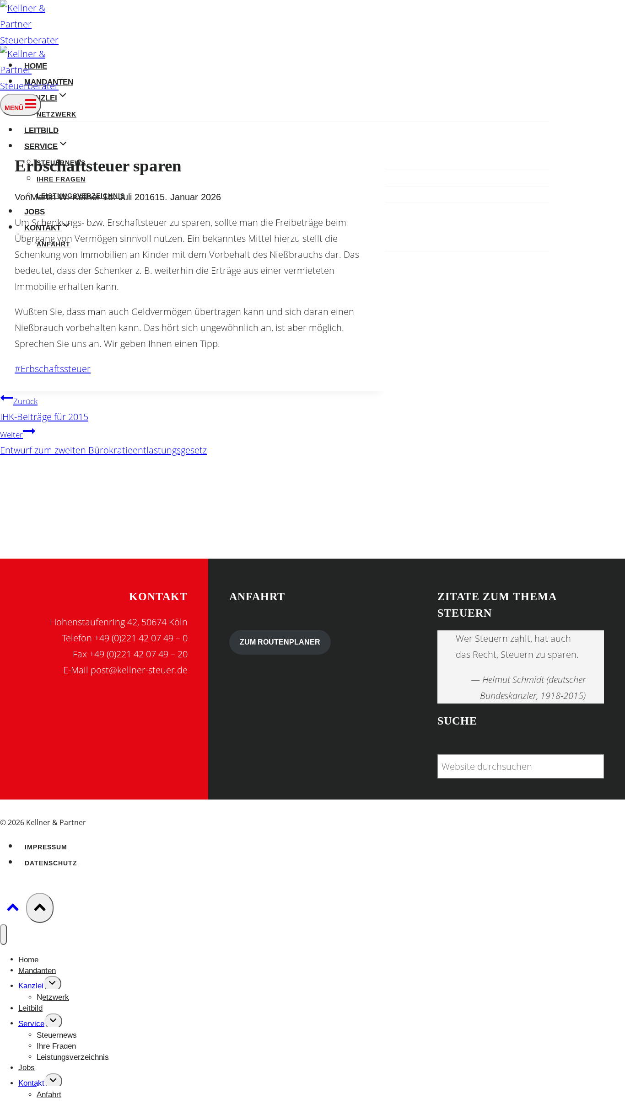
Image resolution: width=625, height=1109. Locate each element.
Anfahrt (49, 1094)
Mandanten (37, 970)
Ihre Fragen (61, 179)
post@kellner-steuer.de (139, 670)
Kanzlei (30, 985)
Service (31, 1023)
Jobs (34, 211)
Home (28, 959)
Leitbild (41, 130)
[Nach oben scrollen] (13, 908)
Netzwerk (56, 114)
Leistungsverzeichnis (73, 1056)
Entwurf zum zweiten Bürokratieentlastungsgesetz (103, 442)
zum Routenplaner (280, 642)
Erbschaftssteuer (53, 369)
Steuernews (57, 1034)
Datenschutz (51, 863)
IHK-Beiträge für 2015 (44, 409)
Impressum (46, 847)
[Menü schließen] (3, 934)
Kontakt (31, 1083)
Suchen (453, 746)
